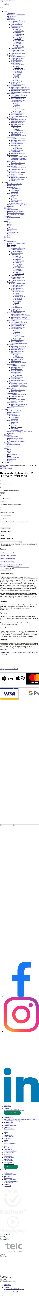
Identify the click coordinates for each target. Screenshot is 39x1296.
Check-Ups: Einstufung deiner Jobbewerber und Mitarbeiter (21, 1119)
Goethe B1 (18, 35)
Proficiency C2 (19, 72)
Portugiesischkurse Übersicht (19, 156)
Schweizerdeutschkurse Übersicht (20, 87)
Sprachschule (7, 1186)
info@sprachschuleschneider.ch (9, 669)
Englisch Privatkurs (16, 60)
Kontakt (9, 224)
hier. (16, 624)
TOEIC (17, 76)
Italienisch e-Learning (17, 132)
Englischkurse (11, 55)
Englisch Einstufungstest (18, 84)
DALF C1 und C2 (20, 110)
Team (8, 227)
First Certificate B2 (20, 69)
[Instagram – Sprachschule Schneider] (21, 1031)
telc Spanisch (18, 148)
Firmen (6, 182)
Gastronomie (14, 195)
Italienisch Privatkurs (17, 122)
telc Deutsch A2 (19, 34)
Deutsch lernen (8, 1178)
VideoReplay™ (11, 13)
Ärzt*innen (14, 198)
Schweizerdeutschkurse (14, 85)
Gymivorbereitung (12, 209)
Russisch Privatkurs (16, 164)
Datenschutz (7, 1106)
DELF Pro (18, 111)
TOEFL (17, 77)
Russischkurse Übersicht (18, 163)
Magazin (9, 235)
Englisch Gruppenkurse (17, 58)
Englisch (6, 4)
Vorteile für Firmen (9, 1129)
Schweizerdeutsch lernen (11, 1181)
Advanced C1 (18, 71)
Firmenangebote (12, 187)
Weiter (2, 493)
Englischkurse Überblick (18, 283)
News (9, 225)
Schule (6, 221)
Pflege (13, 196)
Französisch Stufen (16, 114)
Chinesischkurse (12, 166)
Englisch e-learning (16, 81)
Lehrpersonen (8, 1138)
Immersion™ (14, 192)
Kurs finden (7, 237)
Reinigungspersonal (16, 200)
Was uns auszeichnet (13, 232)
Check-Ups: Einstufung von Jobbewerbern (19, 431)
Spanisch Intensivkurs (17, 143)
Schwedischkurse (12, 176)
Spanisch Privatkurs (16, 142)
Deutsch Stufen (15, 52)
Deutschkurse (11, 19)
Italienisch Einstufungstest (18, 135)
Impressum (7, 1105)
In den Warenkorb (5, 528)
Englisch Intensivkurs (17, 61)
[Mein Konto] (0, 7)
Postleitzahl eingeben (6, 566)
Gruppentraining (15, 188)
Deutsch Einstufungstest (18, 53)
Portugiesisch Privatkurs (18, 158)
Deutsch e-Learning (16, 48)
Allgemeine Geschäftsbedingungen (14, 1110)
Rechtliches (7, 1108)
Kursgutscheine (11, 16)
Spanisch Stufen (15, 151)
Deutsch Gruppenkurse (17, 23)
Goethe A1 (18, 29)
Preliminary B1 (19, 68)
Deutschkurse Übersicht (18, 21)
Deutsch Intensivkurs (17, 26)
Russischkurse (11, 161)
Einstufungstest (11, 234)
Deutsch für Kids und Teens (15, 211)
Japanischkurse (11, 171)
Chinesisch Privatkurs (17, 169)
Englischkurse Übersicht (18, 56)
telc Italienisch (19, 130)
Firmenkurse (7, 1184)
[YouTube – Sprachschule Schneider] (21, 1066)
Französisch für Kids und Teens (16, 214)
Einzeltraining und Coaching (12, 1121)
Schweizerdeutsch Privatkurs (19, 90)
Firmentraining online (10, 1125)
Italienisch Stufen (16, 134)
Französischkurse (12, 93)
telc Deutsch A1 (19, 31)
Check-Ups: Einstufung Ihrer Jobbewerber (19, 205)
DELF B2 (17, 108)
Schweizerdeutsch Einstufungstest (20, 92)
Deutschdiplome (15, 27)
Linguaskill (18, 74)
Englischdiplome (15, 63)
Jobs (8, 219)
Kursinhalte (14, 180)
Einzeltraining (15, 190)
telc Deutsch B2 (19, 40)
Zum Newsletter (12, 1113)
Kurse (5, 11)
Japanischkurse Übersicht (18, 172)
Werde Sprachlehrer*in (13, 217)
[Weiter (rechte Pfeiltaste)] (2, 1295)
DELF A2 (17, 105)
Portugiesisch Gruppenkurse (19, 159)
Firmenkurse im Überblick (14, 184)
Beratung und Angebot (13, 185)
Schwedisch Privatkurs (17, 179)
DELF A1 (17, 103)
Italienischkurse (11, 118)
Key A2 (17, 66)
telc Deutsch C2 (19, 47)
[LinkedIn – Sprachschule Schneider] (21, 1102)
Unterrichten (7, 216)
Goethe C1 (18, 42)
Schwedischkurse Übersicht (19, 177)
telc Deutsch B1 (19, 37)
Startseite (2, 465)
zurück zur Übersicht (6, 468)
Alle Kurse (10, 18)
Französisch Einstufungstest (19, 116)
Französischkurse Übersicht (19, 95)
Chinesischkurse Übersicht (18, 167)
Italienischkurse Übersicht (18, 119)
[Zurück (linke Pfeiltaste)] (0, 1295)
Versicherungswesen (17, 203)
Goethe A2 (18, 32)
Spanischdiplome (16, 145)
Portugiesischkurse (12, 155)
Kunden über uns (12, 229)
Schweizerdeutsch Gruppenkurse (20, 89)
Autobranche (14, 201)
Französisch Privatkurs (17, 98)
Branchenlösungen (12, 193)
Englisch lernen (8, 1173)
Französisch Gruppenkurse (18, 97)
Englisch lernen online (10, 1174)
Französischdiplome (16, 101)
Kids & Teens (8, 208)
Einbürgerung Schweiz (17, 50)
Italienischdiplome (16, 126)
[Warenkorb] (2, 7)
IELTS (16, 79)
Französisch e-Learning (17, 113)
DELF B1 (17, 106)
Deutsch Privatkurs (16, 24)
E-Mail (16, 618)
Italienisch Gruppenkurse (18, 121)
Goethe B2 (18, 39)
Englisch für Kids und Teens (15, 213)
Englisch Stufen (15, 82)
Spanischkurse (11, 137)
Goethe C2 (18, 45)
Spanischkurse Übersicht (18, 139)
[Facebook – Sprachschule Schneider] (21, 996)
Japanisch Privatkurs (17, 174)
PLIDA (17, 129)
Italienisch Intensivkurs (17, 124)
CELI (16, 127)
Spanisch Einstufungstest (18, 153)
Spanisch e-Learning (17, 150)
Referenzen (10, 206)
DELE (16, 147)
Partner (9, 230)
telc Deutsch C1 (19, 43)
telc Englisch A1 (19, 64)
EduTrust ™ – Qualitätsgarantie (16, 14)
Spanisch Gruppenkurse (18, 140)
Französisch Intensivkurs (18, 100)
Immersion (7, 1124)
